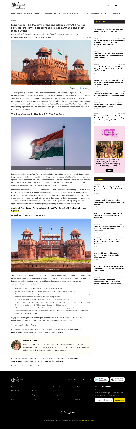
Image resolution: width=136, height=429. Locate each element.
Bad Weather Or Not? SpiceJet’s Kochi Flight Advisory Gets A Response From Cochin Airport (108, 56)
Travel (19, 14)
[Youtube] (116, 5)
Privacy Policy (58, 395)
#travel (96, 38)
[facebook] (78, 38)
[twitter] (81, 38)
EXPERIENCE (28, 14)
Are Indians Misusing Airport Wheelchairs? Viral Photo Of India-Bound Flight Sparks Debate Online (107, 281)
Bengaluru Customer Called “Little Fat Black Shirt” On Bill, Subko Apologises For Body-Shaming (108, 82)
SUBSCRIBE (119, 400)
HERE (61, 332)
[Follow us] (85, 88)
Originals (57, 14)
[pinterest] (87, 38)
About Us (56, 386)
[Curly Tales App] (101, 379)
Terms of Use (57, 399)
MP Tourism (116, 14)
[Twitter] (120, 5)
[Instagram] (124, 5)
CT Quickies (74, 14)
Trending (48, 14)
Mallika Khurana (20, 37)
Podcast (77, 399)
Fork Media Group (87, 420)
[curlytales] (17, 382)
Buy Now (109, 170)
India (86, 14)
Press (34, 399)
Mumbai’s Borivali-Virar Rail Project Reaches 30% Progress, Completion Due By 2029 (109, 202)
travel (76, 329)
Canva (33, 325)
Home (13, 21)
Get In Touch (78, 386)
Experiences (15, 390)
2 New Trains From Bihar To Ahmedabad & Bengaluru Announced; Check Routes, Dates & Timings (109, 42)
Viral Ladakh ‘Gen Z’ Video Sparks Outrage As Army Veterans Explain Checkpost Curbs (107, 255)
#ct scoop (97, 27)
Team (76, 395)
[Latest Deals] (109, 138)
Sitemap (77, 390)
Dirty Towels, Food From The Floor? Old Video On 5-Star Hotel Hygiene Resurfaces (109, 228)
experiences (16, 332)
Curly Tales (43, 332)
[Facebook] (112, 5)
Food (13, 14)
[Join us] (74, 88)
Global (103, 14)
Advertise (56, 390)
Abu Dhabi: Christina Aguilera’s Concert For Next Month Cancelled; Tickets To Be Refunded (109, 189)
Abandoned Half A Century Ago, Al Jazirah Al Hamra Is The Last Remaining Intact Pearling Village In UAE (109, 118)
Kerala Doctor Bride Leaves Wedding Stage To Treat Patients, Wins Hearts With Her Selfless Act (108, 69)
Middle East (94, 14)
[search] (123, 14)
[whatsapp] (84, 38)
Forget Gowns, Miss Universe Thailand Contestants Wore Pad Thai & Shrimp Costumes (108, 242)
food (71, 329)
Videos (36, 14)
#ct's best (96, 91)
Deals (65, 14)
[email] (90, 38)
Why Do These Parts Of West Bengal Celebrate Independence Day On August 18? (108, 215)
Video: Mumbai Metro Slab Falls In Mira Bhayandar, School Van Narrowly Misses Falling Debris (109, 268)
